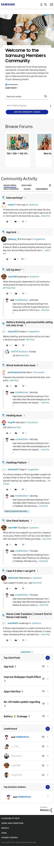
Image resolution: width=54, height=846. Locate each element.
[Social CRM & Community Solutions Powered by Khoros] (46, 809)
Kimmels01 (13, 469)
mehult (11, 204)
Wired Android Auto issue (21, 365)
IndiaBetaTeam (21, 300)
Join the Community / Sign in (27, 112)
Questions (33, 204)
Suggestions (39, 239)
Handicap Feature (16, 462)
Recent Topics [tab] (10, 185)
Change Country (9, 837)
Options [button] (46, 106)
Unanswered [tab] (42, 189)
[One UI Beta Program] (8, 4)
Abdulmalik (13, 578)
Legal (4, 833)
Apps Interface (12, 691)
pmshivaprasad (15, 372)
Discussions (39, 372)
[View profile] (4, 205)
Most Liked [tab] (26, 185)
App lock (11, 232)
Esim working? (14, 197)
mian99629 (13, 623)
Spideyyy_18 (13, 239)
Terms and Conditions (12, 823)
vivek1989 (12, 276)
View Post (45, 216)
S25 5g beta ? (13, 269)
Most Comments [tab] (11, 189)
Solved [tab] (27, 189)
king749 (11, 422)
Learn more (10, 88)
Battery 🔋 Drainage (16, 716)
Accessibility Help (10, 818)
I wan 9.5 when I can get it (20, 570)
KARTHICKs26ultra (19, 351)
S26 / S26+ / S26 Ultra (18, 153)
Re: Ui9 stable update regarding (22, 701)
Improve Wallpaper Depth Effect (22, 677)
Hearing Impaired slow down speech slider (17, 511)
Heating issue (14, 415)
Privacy (5, 828)
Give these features (17, 520)
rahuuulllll (13, 331)
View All (27, 657)
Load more (26, 652)
